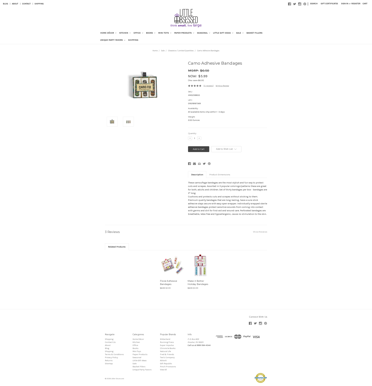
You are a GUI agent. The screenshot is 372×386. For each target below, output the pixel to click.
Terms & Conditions (114, 354)
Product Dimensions (219, 174)
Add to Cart (172, 268)
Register (355, 3)
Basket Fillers (254, 33)
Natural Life (165, 351)
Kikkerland (165, 339)
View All (163, 369)
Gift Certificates (329, 3)
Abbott (163, 360)
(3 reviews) (208, 86)
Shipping (39, 3)
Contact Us (110, 342)
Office (137, 33)
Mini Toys (163, 33)
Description (197, 174)
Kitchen (124, 33)
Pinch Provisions (168, 366)
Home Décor (107, 33)
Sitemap (109, 363)
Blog (5, 3)
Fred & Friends (167, 354)
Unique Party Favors (111, 40)
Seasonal (202, 33)
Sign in (344, 3)
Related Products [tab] (117, 246)
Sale (239, 33)
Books (149, 33)
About (15, 3)
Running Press (167, 342)
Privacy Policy (111, 357)
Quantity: (192, 133)
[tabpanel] (172, 271)
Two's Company (167, 357)
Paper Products (183, 33)
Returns (109, 360)
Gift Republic (166, 363)
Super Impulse (167, 345)
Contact (26, 3)
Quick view (172, 263)
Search (314, 3)
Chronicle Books (168, 348)
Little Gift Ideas (222, 33)
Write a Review (222, 86)
